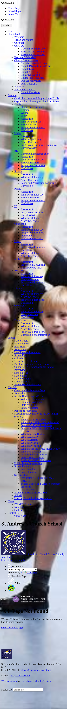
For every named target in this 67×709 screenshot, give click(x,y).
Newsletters (20, 507)
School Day (20, 355)
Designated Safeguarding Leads (37, 478)
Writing (24, 112)
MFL (17, 258)
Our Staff (19, 42)
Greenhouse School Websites (36, 681)
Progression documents (33, 127)
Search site (6, 689)
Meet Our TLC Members (34, 51)
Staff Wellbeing (29, 404)
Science (18, 171)
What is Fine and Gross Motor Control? (41, 448)
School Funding (22, 466)
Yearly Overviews (30, 142)
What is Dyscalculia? (31, 445)
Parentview (20, 369)
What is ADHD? (29, 440)
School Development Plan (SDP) (31, 492)
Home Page (14, 8)
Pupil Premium (28, 469)
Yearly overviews (30, 124)
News (11, 501)
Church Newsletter (30, 92)
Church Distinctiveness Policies (37, 66)
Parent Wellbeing (29, 407)
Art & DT (19, 270)
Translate (32, 572)
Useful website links (31, 267)
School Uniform (22, 378)
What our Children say (32, 311)
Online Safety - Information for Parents (34, 367)
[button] (15, 19)
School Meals (21, 372)
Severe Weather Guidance (27, 384)
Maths (17, 133)
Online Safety (28, 235)
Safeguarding (21, 475)
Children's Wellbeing (31, 402)
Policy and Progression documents (38, 183)
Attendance (20, 349)
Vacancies (19, 86)
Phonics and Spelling (31, 107)
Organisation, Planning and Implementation (36, 101)
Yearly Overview (29, 314)
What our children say (32, 159)
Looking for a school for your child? (33, 498)
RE (16, 150)
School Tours (21, 340)
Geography (20, 305)
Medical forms (21, 381)
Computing (20, 223)
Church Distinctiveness (26, 60)
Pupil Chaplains (29, 83)
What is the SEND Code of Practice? (40, 422)
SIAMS (18, 495)
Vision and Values (23, 39)
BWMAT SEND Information (36, 460)
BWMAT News (22, 504)
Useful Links (27, 317)
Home (11, 31)
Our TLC (19, 45)
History (18, 288)
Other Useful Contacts (32, 457)
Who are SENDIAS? (32, 451)
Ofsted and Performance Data (29, 390)
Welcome (19, 37)
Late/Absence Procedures (27, 352)
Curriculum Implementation (35, 153)
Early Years (20, 320)
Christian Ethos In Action (34, 63)
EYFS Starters (21, 343)
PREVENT (27, 480)
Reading (25, 110)
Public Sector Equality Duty (28, 463)
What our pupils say (31, 121)
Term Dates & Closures (26, 361)
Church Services (29, 72)
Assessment (27, 118)
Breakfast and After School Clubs (31, 364)
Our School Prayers (31, 80)
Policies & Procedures (25, 410)
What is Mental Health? (33, 434)
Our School (14, 34)
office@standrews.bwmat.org (36, 670)
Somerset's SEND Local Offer (36, 425)
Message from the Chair (33, 54)
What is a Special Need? (33, 419)
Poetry (24, 115)
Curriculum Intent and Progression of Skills (36, 98)
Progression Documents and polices (39, 145)
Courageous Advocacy (32, 77)
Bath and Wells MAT (25, 57)
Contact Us (13, 513)
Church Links (28, 69)
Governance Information (33, 48)
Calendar (19, 358)
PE (15, 206)
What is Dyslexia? (30, 442)
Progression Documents (33, 165)
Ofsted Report (15, 11)
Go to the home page (12, 627)
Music (17, 241)
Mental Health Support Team (29, 396)
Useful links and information (35, 334)
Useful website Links (32, 238)
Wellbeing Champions (32, 399)
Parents (11, 337)
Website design (9, 681)
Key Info (12, 387)
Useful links (27, 130)
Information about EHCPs (34, 454)
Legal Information (20, 675)
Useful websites (29, 148)
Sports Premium (29, 472)
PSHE (17, 188)
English (18, 104)
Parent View (14, 14)
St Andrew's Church (24, 89)
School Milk (20, 375)
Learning (12, 95)
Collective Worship (30, 74)
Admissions (20, 393)
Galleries (18, 510)
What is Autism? (29, 437)
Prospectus (19, 346)
